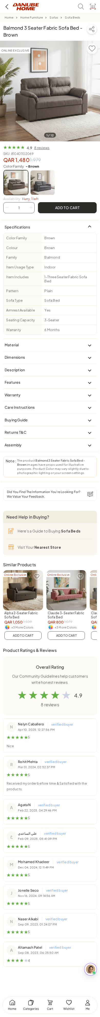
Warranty (13, 330)
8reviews (41, 148)
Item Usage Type (20, 267)
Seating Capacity (20, 320)
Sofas (53, 17)
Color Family (21, 166)
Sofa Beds (72, 17)
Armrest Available (20, 310)
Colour (11, 248)
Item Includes (17, 277)
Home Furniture (31, 17)
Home (9, 17)
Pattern (12, 291)
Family (11, 257)
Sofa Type (14, 300)
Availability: (20, 199)
